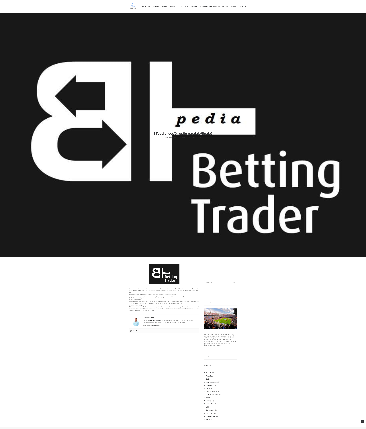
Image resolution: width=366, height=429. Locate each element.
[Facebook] (134, 331)
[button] (234, 282)
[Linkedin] (131, 331)
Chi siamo (234, 6)
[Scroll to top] (362, 421)
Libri (180, 6)
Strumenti (173, 6)
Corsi (186, 6)
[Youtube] (136, 331)
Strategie (156, 6)
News (183, 138)
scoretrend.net (155, 325)
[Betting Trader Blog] (133, 6)
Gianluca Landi (196, 138)
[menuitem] (146, 6)
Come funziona (145, 6)
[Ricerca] (220, 282)
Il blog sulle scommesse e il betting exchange (214, 6)
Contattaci (243, 6)
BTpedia (164, 6)
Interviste (194, 6)
